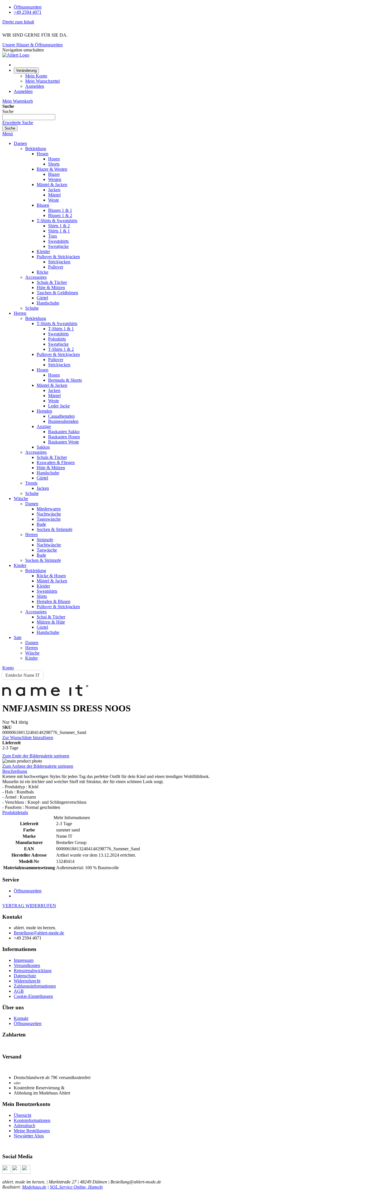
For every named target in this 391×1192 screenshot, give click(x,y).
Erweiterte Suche (17, 122)
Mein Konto (36, 75)
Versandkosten (27, 965)
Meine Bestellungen (32, 1130)
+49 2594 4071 (28, 12)
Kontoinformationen (32, 1120)
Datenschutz (25, 975)
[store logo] (15, 55)
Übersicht (22, 1115)
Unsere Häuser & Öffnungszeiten (32, 44)
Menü (7, 133)
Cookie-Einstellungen (33, 996)
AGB (19, 991)
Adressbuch (24, 1125)
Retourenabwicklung (33, 970)
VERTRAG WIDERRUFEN (29, 905)
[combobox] (28, 117)
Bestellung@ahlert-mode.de (39, 932)
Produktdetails (15, 812)
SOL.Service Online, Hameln (76, 1187)
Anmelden (34, 86)
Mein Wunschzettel (42, 81)
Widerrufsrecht (27, 980)
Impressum (23, 960)
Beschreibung (14, 771)
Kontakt (21, 1018)
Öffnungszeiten (28, 7)
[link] (26, 70)
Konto (8, 667)
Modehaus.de (34, 1187)
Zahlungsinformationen (35, 986)
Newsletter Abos (29, 1135)
